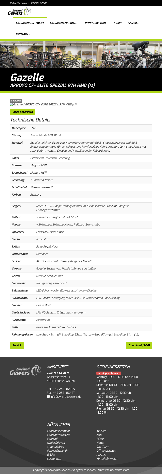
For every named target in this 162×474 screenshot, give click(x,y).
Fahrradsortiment (30, 23)
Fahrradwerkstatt (58, 435)
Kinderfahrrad (56, 443)
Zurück (16, 345)
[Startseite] (19, 11)
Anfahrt (101, 455)
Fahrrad (52, 439)
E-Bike (118, 23)
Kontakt (22, 34)
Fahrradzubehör (57, 451)
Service (133, 23)
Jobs (99, 435)
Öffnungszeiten (106, 451)
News (100, 443)
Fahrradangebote (63, 23)
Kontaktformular (107, 459)
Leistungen (54, 459)
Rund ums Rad (95, 23)
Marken (101, 431)
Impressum (122, 470)
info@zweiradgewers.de (66, 397)
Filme (100, 439)
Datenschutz (104, 470)
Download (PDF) (139, 345)
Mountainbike (55, 447)
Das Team (102, 447)
